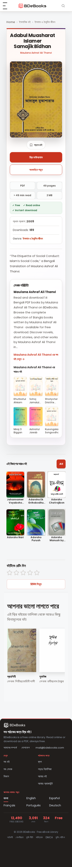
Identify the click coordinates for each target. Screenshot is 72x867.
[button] (36, 144)
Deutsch (55, 805)
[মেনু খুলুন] (7, 5)
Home (10, 22)
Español (54, 798)
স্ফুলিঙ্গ (42, 676)
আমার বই (42, 776)
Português (33, 805)
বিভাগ (6, 776)
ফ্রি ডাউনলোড (36, 157)
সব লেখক (8, 769)
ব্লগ (40, 762)
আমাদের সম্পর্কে (10, 748)
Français (9, 805)
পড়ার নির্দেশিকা (45, 769)
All (61, 464)
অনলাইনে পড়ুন (36, 170)
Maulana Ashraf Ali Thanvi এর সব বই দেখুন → (36, 357)
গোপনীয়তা (19, 837)
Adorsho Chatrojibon (56, 501)
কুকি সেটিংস (60, 837)
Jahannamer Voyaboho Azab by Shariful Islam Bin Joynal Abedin (15, 501)
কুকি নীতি (29, 837)
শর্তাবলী (10, 837)
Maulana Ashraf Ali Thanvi (36, 52)
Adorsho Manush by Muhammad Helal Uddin (56, 539)
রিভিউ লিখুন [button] (36, 584)
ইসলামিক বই (25, 22)
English (31, 798)
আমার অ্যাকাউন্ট (45, 784)
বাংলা (6, 798)
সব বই (7, 762)
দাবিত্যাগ (39, 837)
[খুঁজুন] (63, 5)
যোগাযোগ (25, 748)
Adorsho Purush (36, 539)
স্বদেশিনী (11, 676)
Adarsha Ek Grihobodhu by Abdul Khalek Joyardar (36, 501)
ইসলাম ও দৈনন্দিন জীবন (45, 22)
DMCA (49, 837)
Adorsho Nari (15, 537)
